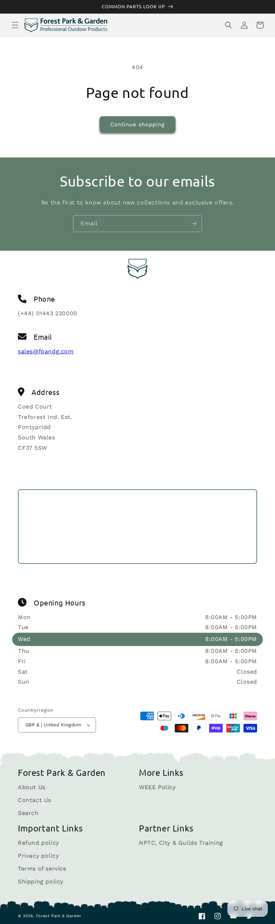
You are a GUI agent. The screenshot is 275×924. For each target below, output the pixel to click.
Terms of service (42, 868)
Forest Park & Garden (58, 916)
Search (28, 813)
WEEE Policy (157, 787)
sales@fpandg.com (46, 351)
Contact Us (34, 800)
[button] (15, 25)
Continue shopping (137, 124)
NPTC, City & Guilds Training (181, 843)
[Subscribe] (194, 223)
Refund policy (38, 843)
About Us (31, 787)
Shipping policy (40, 881)
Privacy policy (38, 855)
